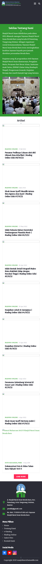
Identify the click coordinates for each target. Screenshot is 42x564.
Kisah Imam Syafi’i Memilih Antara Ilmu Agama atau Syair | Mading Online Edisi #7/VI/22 (19, 194)
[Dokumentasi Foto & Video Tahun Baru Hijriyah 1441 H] (21, 444)
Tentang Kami (10, 528)
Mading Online (11, 149)
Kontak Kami (9, 541)
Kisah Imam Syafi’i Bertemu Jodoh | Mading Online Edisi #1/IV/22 (20, 422)
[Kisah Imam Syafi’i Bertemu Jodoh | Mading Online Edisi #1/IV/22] (21, 404)
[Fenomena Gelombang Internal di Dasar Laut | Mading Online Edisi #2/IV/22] (21, 365)
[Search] (39, 3)
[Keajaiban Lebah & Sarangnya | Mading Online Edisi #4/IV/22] (21, 293)
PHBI (20, 463)
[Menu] (35, 3)
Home (6, 525)
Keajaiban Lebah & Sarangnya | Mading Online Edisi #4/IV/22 (18, 311)
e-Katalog (8, 532)
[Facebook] (4, 553)
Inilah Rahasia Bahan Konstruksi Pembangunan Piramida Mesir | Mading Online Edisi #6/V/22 (19, 232)
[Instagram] (15, 553)
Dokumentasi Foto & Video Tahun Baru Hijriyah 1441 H (19, 467)
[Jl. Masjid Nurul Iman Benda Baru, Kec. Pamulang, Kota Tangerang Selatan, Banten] (4, 502)
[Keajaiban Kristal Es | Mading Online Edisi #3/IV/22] (21, 329)
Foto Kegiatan (11, 463)
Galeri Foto (8, 538)
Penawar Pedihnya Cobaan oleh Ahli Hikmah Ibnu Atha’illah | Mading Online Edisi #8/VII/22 (20, 155)
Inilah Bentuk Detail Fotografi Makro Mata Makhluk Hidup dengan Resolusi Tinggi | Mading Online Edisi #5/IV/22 (20, 273)
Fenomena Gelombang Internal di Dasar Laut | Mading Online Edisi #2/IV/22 (19, 385)
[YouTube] (10, 553)
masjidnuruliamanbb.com (27, 560)
